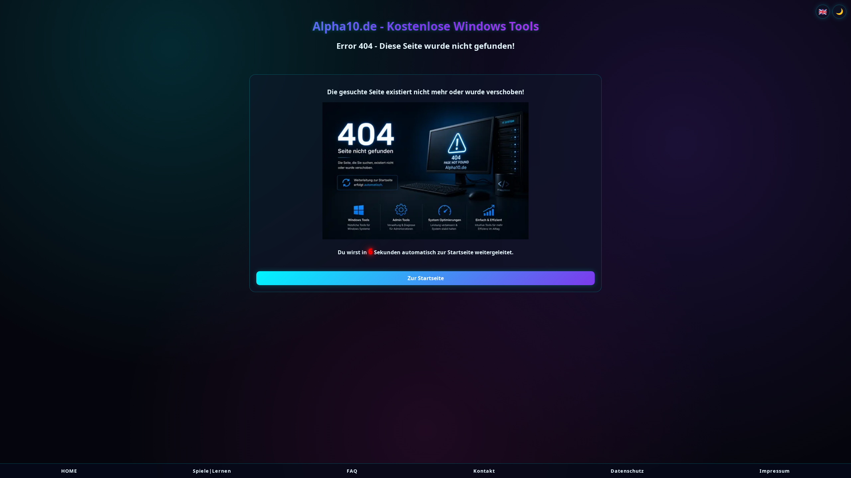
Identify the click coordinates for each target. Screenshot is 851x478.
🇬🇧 (822, 11)
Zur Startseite (426, 278)
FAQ (352, 471)
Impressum (775, 471)
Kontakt (484, 471)
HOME (69, 471)
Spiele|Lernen (212, 471)
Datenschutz (627, 471)
